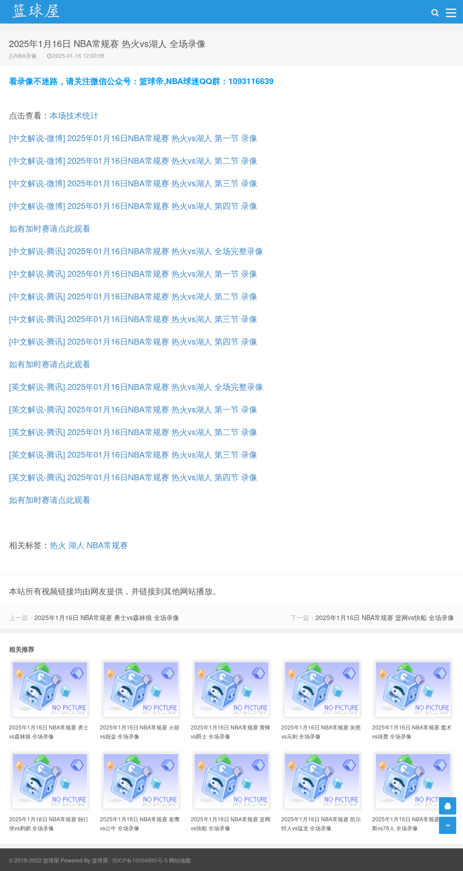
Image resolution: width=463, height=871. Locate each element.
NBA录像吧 (45, 12)
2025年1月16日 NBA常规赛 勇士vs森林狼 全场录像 (106, 617)
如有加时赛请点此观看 (49, 228)
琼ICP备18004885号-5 (140, 860)
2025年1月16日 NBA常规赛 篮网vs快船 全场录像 (385, 617)
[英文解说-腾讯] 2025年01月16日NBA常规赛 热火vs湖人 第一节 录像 (133, 409)
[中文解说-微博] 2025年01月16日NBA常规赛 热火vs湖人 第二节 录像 (133, 160)
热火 (58, 544)
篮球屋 (100, 860)
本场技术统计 (74, 115)
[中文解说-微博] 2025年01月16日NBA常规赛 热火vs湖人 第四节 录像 (133, 205)
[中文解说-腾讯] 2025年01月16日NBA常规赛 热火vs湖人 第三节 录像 (133, 318)
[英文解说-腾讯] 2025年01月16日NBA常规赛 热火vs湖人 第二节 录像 (133, 431)
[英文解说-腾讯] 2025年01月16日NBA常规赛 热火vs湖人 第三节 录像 (133, 454)
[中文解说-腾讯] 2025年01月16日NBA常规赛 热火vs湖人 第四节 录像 (133, 341)
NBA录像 (25, 55)
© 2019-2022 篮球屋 (34, 860)
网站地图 (180, 860)
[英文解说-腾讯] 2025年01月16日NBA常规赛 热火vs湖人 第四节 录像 (133, 477)
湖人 (76, 544)
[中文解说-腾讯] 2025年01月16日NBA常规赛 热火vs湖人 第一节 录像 (133, 273)
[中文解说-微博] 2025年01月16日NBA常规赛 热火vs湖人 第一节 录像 (133, 137)
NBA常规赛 (107, 544)
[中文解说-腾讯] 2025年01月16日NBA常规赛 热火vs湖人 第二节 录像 (133, 296)
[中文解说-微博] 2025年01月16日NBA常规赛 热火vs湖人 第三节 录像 (133, 183)
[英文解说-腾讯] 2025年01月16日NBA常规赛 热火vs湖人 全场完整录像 (136, 386)
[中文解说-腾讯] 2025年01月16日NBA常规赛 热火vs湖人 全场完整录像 (136, 250)
